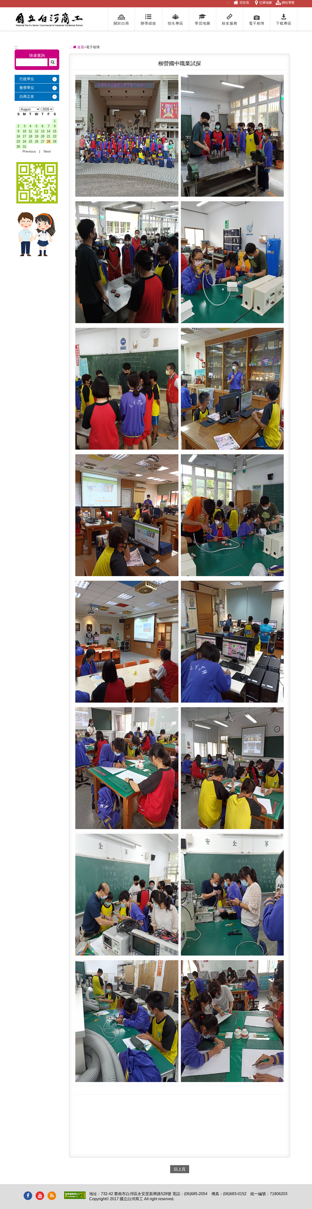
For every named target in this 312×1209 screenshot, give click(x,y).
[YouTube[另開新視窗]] (40, 1195)
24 (24, 141)
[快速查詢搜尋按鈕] (53, 62)
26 (36, 141)
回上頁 (179, 1169)
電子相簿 (256, 23)
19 (36, 136)
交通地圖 (265, 2)
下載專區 (284, 23)
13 (42, 131)
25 (30, 141)
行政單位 (27, 79)
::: (228, 2)
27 (42, 141)
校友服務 (229, 23)
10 (24, 131)
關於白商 (121, 23)
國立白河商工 (49, 19)
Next (47, 151)
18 (30, 136)
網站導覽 (288, 2)
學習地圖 (202, 23)
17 (24, 136)
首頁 (80, 47)
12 (36, 131)
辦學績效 (148, 23)
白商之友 (27, 96)
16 (18, 136)
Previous (29, 151)
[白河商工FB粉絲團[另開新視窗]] (28, 1195)
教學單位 (27, 88)
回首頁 (244, 2)
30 (18, 146)
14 (48, 131)
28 (48, 141)
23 (18, 141)
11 (30, 131)
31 (24, 146)
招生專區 (175, 23)
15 (54, 131)
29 (54, 141)
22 (54, 136)
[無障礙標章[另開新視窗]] (75, 1198)
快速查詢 (37, 55)
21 (48, 136)
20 (42, 136)
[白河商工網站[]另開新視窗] (37, 202)
